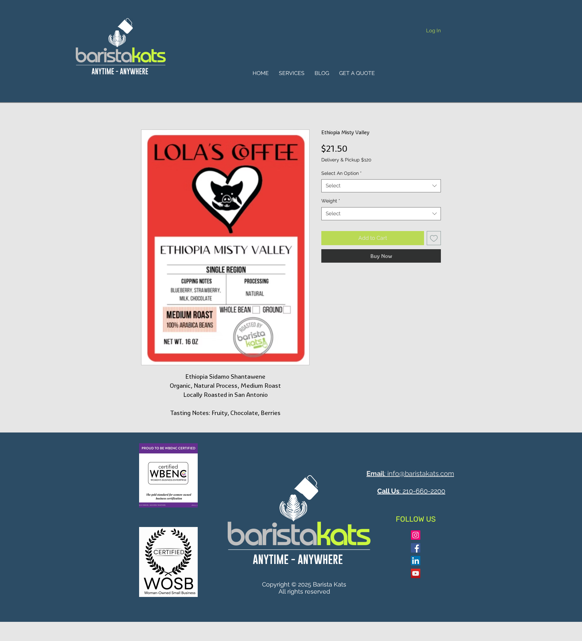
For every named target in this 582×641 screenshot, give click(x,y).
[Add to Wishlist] (434, 238)
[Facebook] (415, 548)
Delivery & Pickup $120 (346, 159)
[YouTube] (415, 573)
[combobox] (381, 185)
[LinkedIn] (415, 560)
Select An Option (341, 173)
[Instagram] (415, 535)
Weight (330, 200)
